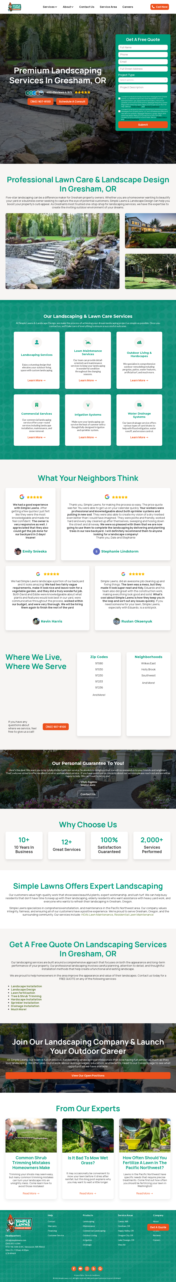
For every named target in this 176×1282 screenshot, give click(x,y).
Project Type (126, 75)
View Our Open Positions (88, 1075)
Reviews (157, 1235)
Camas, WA (123, 1221)
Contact (51, 1221)
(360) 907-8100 (40, 101)
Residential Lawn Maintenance (134, 914)
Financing (52, 1231)
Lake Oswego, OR (126, 1240)
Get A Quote (158, 1227)
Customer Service (56, 1235)
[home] (14, 6)
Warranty (52, 1226)
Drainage (87, 1245)
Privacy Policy (161, 117)
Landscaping (88, 1221)
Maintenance (89, 1226)
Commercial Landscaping (94, 1231)
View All (121, 1245)
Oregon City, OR (125, 1235)
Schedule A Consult (72, 101)
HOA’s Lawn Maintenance (97, 914)
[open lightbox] (62, 251)
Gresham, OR (124, 1226)
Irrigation (87, 1240)
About (156, 1221)
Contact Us (86, 7)
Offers (156, 1231)
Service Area (108, 7)
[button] (50, 7)
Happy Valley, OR (126, 1231)
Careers (127, 7)
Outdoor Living (90, 1235)
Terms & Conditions (152, 106)
